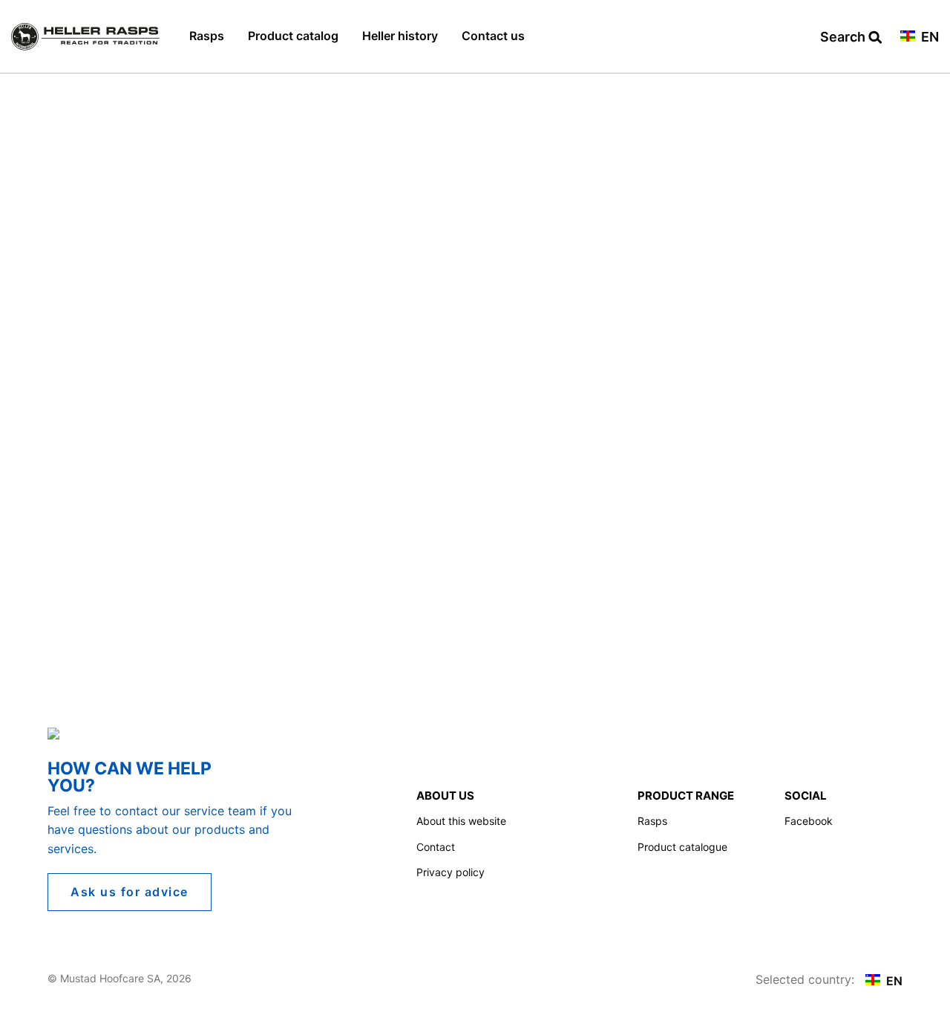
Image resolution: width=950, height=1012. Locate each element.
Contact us (493, 35)
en (928, 37)
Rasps (206, 35)
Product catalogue (682, 846)
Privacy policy (450, 872)
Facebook (808, 821)
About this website (461, 821)
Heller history (400, 35)
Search (844, 37)
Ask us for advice (130, 891)
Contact (435, 846)
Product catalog (293, 35)
